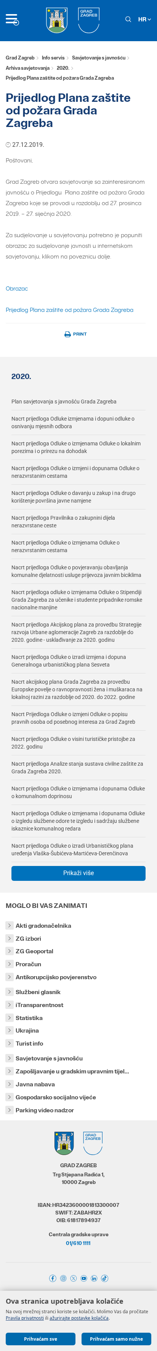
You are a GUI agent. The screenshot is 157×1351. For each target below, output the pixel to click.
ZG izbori (28, 938)
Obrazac (17, 288)
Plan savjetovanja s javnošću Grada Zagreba (64, 401)
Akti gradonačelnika (43, 925)
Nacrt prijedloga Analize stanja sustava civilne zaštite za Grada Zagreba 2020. (77, 767)
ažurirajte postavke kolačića (79, 1318)
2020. (63, 68)
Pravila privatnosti (25, 1318)
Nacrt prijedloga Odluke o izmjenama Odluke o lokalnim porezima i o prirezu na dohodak (76, 447)
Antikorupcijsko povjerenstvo (56, 977)
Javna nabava (35, 1084)
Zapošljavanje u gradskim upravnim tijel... (72, 1071)
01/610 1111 (78, 1243)
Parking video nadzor (45, 1110)
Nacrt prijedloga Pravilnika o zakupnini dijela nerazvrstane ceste (63, 522)
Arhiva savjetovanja (28, 68)
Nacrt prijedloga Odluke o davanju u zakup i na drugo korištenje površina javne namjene (73, 497)
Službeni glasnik (38, 992)
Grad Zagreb (20, 58)
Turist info (29, 1043)
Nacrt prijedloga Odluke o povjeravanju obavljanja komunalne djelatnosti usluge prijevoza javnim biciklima (76, 571)
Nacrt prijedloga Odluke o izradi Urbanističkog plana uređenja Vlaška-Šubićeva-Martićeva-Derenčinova (72, 849)
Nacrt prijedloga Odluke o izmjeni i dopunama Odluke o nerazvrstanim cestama (75, 472)
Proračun (28, 964)
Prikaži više (78, 873)
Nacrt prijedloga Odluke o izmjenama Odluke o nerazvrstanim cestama (65, 546)
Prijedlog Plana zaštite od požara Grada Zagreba (69, 310)
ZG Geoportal (34, 951)
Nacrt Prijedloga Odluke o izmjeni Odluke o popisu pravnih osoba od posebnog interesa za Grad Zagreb (73, 718)
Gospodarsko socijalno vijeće (56, 1097)
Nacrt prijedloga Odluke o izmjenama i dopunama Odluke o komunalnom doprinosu (78, 792)
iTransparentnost (39, 1005)
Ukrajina (27, 1030)
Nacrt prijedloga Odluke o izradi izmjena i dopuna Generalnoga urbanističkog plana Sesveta (68, 661)
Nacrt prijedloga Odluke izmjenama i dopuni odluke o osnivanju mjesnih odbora (73, 422)
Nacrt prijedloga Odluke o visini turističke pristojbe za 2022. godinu (73, 743)
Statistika (29, 1018)
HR (142, 19)
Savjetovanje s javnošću (98, 58)
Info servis (53, 58)
